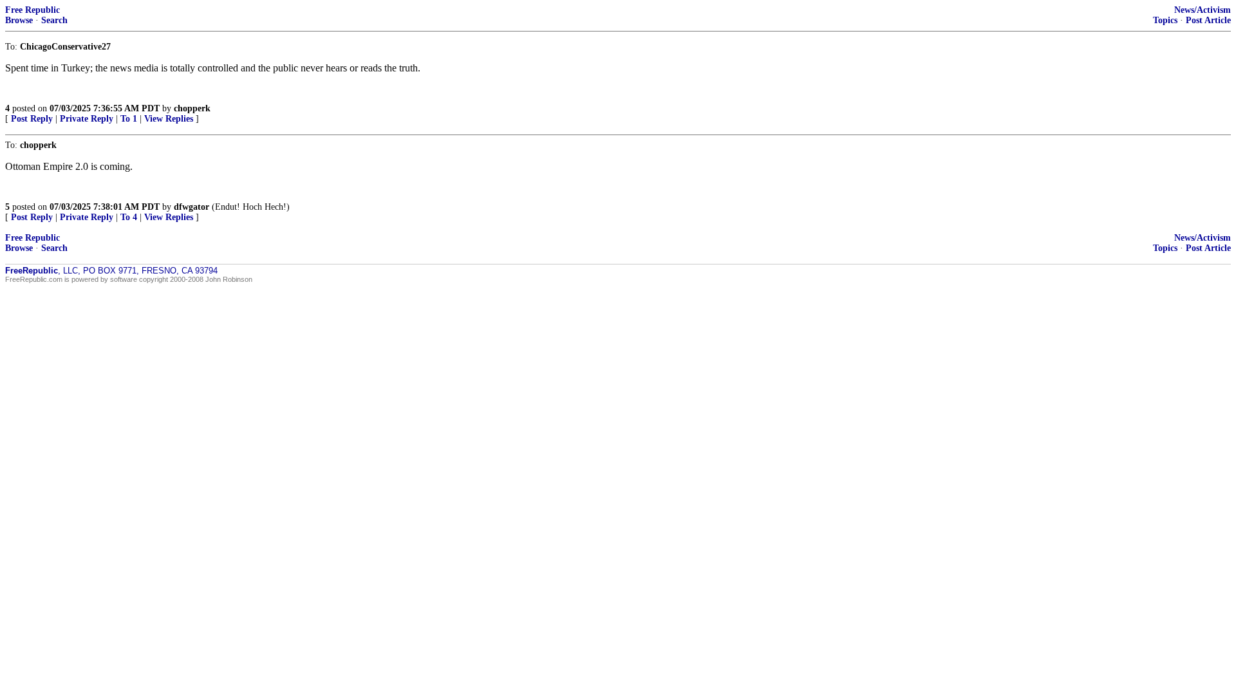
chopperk (192, 108)
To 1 (128, 119)
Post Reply (32, 119)
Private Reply (86, 119)
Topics (1165, 20)
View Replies (168, 119)
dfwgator (191, 207)
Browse (19, 20)
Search (54, 20)
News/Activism (1202, 10)
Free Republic (32, 10)
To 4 (128, 217)
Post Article (1208, 20)
